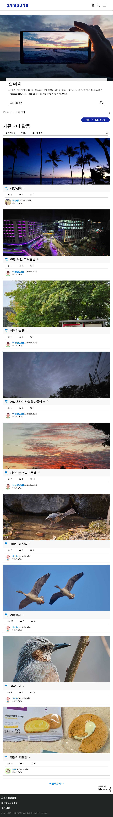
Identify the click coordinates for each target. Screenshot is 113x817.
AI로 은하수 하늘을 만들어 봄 (27, 401)
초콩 (14, 769)
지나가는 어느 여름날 (23, 472)
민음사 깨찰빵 (18, 757)
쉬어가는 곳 (17, 330)
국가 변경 (5, 808)
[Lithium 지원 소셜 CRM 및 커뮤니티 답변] (105, 788)
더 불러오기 (55, 783)
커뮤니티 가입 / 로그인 (95, 120)
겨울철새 (15, 615)
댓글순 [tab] (24, 133)
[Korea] (17, 5)
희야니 (15, 556)
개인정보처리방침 (9, 803)
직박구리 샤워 (18, 543)
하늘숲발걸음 (18, 272)
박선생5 (15, 200)
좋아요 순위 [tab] (37, 133)
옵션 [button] (105, 113)
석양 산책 (16, 188)
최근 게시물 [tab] (11, 133)
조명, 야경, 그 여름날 (22, 259)
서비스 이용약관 (8, 798)
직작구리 (15, 686)
